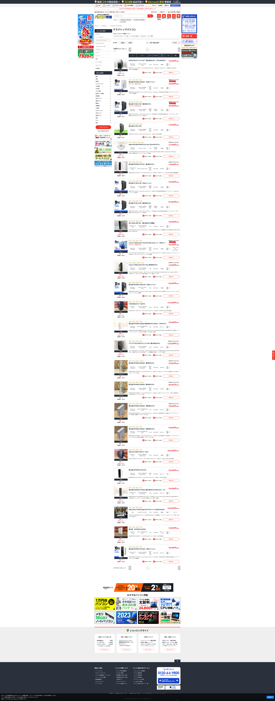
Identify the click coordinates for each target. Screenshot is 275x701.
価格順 (130, 42)
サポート (154, 5)
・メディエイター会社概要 (139, 671)
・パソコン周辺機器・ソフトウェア (103, 675)
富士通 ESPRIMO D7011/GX (137, 470)
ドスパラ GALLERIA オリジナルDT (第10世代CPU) (144, 343)
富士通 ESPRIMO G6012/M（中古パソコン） (142, 284)
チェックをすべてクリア (103, 131)
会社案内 (160, 5)
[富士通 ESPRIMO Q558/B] (121, 531)
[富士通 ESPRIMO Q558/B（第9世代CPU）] (121, 366)
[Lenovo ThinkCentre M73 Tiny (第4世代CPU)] (121, 267)
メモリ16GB (123, 21)
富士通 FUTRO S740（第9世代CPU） (140, 104)
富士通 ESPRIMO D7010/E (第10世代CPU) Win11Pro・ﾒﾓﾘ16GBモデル (151, 490)
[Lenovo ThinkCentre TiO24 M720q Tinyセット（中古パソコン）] (121, 245)
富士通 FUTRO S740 (135, 126)
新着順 (122, 42)
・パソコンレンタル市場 (138, 679)
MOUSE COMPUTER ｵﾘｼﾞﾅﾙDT (138, 452)
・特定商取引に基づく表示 (121, 675)
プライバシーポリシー (13, 699)
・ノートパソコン (99, 671)
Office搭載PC (130, 5)
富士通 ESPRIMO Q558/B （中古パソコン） (142, 82)
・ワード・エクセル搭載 (100, 677)
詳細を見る (171, 72)
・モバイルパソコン (99, 681)
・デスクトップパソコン (100, 673)
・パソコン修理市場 (137, 675)
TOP (99, 5)
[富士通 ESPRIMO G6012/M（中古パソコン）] (121, 287)
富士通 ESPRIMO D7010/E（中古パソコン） (142, 549)
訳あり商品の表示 (154, 42)
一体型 (151, 36)
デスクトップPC (118, 5)
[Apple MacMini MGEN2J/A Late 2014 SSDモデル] (121, 146)
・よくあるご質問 (119, 673)
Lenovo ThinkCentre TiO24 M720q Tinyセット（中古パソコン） (149, 243)
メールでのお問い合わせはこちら (168, 680)
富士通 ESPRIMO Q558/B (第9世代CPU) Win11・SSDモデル (147, 323)
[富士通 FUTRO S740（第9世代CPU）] (121, 106)
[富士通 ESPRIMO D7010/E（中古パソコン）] (121, 551)
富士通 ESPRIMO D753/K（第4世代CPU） (142, 164)
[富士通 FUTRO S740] (121, 128)
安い (128, 36)
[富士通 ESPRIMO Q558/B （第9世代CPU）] (121, 410)
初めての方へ (154, 12)
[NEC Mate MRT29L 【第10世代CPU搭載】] (121, 225)
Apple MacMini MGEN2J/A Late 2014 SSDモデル (144, 144)
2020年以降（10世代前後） (126, 19)
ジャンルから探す (101, 31)
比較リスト (273, 356)
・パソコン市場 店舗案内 (121, 671)
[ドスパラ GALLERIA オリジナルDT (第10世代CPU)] (121, 345)
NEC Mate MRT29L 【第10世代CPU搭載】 (142, 223)
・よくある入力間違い (138, 681)
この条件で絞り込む (103, 127)
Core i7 (144, 36)
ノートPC (108, 5)
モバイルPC (141, 5)
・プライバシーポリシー (120, 681)
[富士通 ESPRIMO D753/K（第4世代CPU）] (121, 166)
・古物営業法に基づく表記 (121, 677)
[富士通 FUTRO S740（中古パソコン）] (121, 185)
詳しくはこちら (105, 649)
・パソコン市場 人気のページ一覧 (140, 683)
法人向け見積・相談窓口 (174, 12)
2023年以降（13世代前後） (139, 19)
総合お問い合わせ (175, 5)
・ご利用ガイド (118, 679)
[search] (150, 15)
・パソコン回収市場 (137, 677)
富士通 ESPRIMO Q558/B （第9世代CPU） (142, 406)
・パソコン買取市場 (137, 673)
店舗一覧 (166, 5)
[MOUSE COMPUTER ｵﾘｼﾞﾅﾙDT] (121, 454)
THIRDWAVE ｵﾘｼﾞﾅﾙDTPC (137, 304)
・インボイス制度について (121, 683)
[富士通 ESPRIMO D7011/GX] (121, 474)
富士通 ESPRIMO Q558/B (137, 529)
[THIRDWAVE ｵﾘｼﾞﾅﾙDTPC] (121, 306)
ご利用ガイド (162, 12)
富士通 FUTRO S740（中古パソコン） (140, 183)
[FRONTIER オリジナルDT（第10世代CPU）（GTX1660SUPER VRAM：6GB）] (121, 64)
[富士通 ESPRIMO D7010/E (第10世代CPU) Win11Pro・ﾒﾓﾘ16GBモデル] (121, 492)
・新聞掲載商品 (98, 679)
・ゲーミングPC (98, 683)
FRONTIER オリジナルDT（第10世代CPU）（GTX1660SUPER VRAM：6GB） (153, 60)
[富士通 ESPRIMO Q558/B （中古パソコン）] (121, 84)
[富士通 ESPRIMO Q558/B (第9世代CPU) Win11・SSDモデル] (121, 326)
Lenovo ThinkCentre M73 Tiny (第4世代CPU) (143, 265)
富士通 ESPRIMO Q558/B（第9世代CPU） (142, 363)
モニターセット (119, 36)
